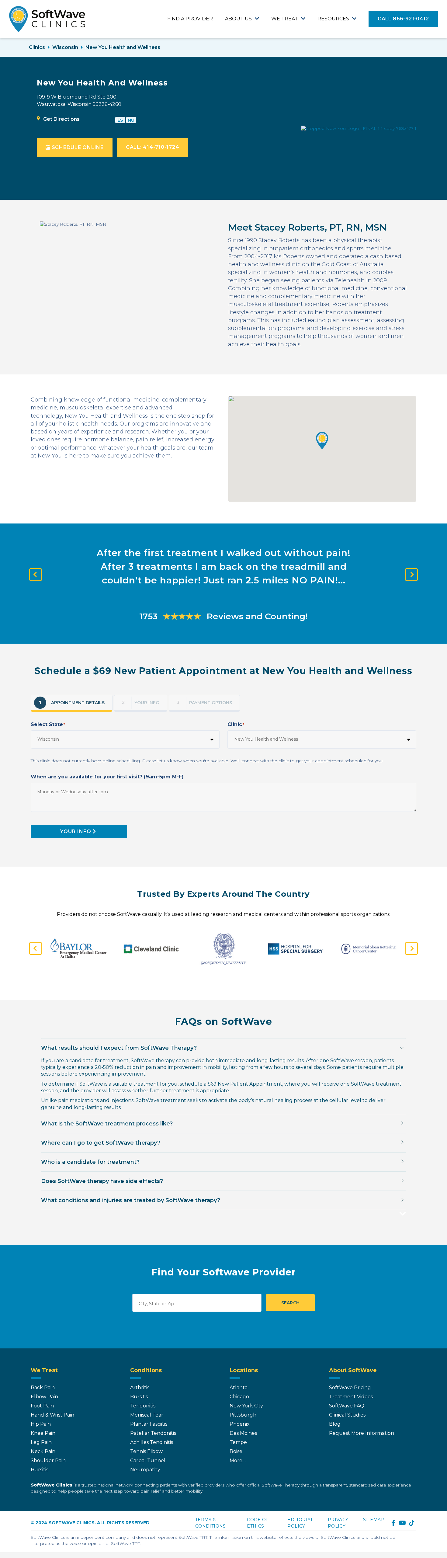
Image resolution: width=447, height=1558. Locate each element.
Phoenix (240, 1424)
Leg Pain (41, 1442)
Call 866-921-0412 (403, 19)
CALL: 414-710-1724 (152, 147)
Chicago (239, 1397)
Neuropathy (145, 1470)
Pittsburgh (243, 1415)
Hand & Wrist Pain (52, 1415)
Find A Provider (190, 19)
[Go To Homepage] (47, 19)
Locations (244, 1370)
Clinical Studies (347, 1415)
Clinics (37, 47)
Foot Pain (42, 1406)
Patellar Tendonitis (153, 1433)
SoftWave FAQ (346, 1406)
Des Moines (243, 1433)
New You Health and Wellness (122, 47)
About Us (238, 19)
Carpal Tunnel (147, 1460)
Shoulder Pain (48, 1460)
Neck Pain (43, 1451)
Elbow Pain (44, 1397)
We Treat (284, 19)
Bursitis (39, 1470)
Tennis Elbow (146, 1451)
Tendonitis (142, 1406)
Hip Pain (41, 1424)
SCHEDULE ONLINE (77, 147)
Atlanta (239, 1387)
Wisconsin (65, 47)
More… (238, 1460)
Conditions (146, 1370)
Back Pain (43, 1387)
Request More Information (361, 1433)
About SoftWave (353, 1370)
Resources (333, 19)
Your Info (75, 831)
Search (290, 1303)
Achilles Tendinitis (151, 1442)
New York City (246, 1406)
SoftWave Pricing (350, 1387)
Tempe (238, 1442)
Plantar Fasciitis (148, 1424)
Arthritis (139, 1387)
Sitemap (373, 1519)
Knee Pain (43, 1433)
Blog (335, 1424)
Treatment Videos (351, 1397)
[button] (322, 440)
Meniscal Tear (146, 1415)
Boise (236, 1451)
